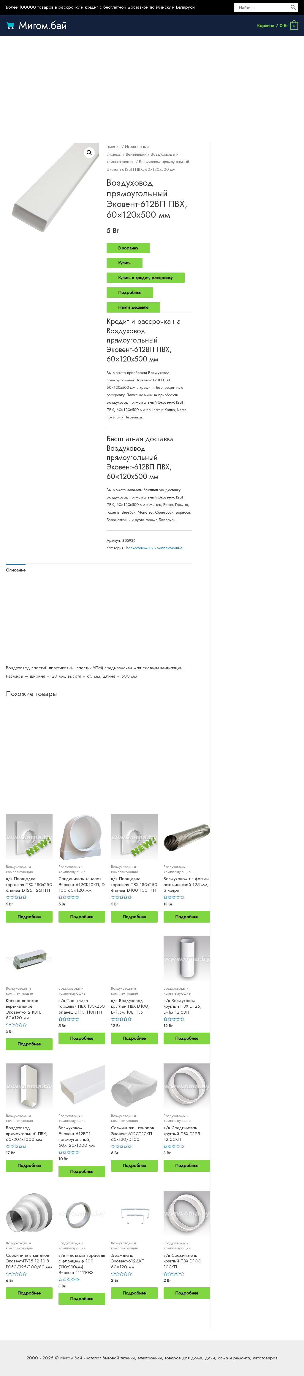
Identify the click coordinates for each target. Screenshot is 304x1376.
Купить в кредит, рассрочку (145, 277)
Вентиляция (136, 154)
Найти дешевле (133, 307)
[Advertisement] (152, 83)
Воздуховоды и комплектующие (154, 548)
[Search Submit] (294, 7)
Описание (16, 570)
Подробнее (129, 292)
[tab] (16, 570)
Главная (114, 146)
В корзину (128, 248)
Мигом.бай (43, 25)
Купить (124, 262)
